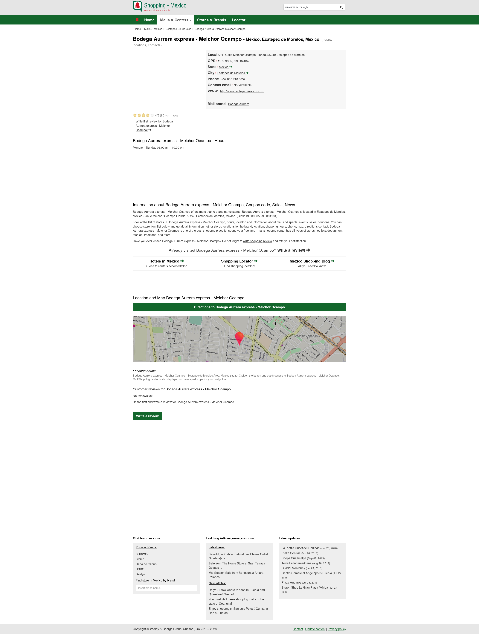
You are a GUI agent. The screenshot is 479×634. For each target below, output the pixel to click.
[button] (137, 19)
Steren (140, 559)
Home (149, 19)
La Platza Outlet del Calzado (310, 548)
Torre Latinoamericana (306, 563)
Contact (298, 629)
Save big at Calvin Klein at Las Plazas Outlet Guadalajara (238, 556)
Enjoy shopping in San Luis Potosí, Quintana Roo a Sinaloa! (238, 610)
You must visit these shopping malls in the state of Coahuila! (236, 601)
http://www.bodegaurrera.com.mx (242, 91)
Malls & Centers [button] (175, 19)
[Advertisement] (166, 78)
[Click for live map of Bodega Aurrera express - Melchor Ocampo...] (239, 339)
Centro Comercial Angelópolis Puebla (311, 575)
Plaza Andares (300, 582)
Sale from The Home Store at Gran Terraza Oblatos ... (237, 565)
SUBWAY (142, 554)
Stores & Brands (211, 19)
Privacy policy (337, 629)
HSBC (140, 569)
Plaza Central (300, 553)
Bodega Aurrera (238, 104)
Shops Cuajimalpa (303, 558)
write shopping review (257, 241)
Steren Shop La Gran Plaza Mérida (310, 589)
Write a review (147, 416)
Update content (315, 629)
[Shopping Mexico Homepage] (185, 7)
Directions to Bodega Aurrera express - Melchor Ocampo (239, 307)
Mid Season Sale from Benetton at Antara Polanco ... (236, 574)
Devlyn (140, 574)
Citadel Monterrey (302, 568)
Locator (238, 19)
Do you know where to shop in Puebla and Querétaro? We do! (237, 592)
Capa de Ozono (146, 564)
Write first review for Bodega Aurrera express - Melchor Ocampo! (154, 125)
